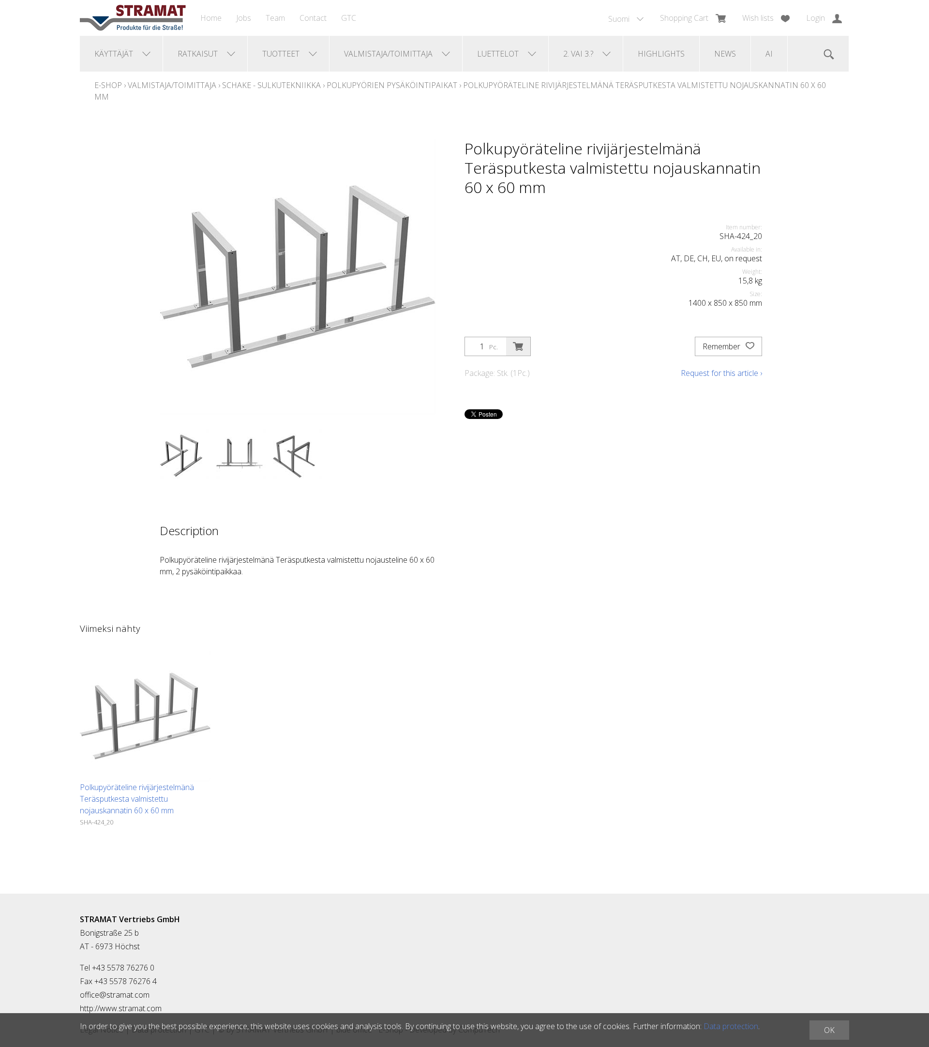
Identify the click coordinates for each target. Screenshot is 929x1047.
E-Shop (108, 85)
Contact (313, 18)
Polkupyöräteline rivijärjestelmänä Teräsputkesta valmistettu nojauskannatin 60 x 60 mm (137, 799)
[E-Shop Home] (133, 18)
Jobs (243, 18)
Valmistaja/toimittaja (172, 85)
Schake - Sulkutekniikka (271, 85)
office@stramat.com (115, 994)
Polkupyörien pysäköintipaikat (392, 85)
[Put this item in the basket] (518, 346)
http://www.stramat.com (121, 1008)
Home (211, 18)
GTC (348, 18)
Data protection (731, 1026)
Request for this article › (721, 373)
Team (275, 18)
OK (829, 1030)
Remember (722, 346)
